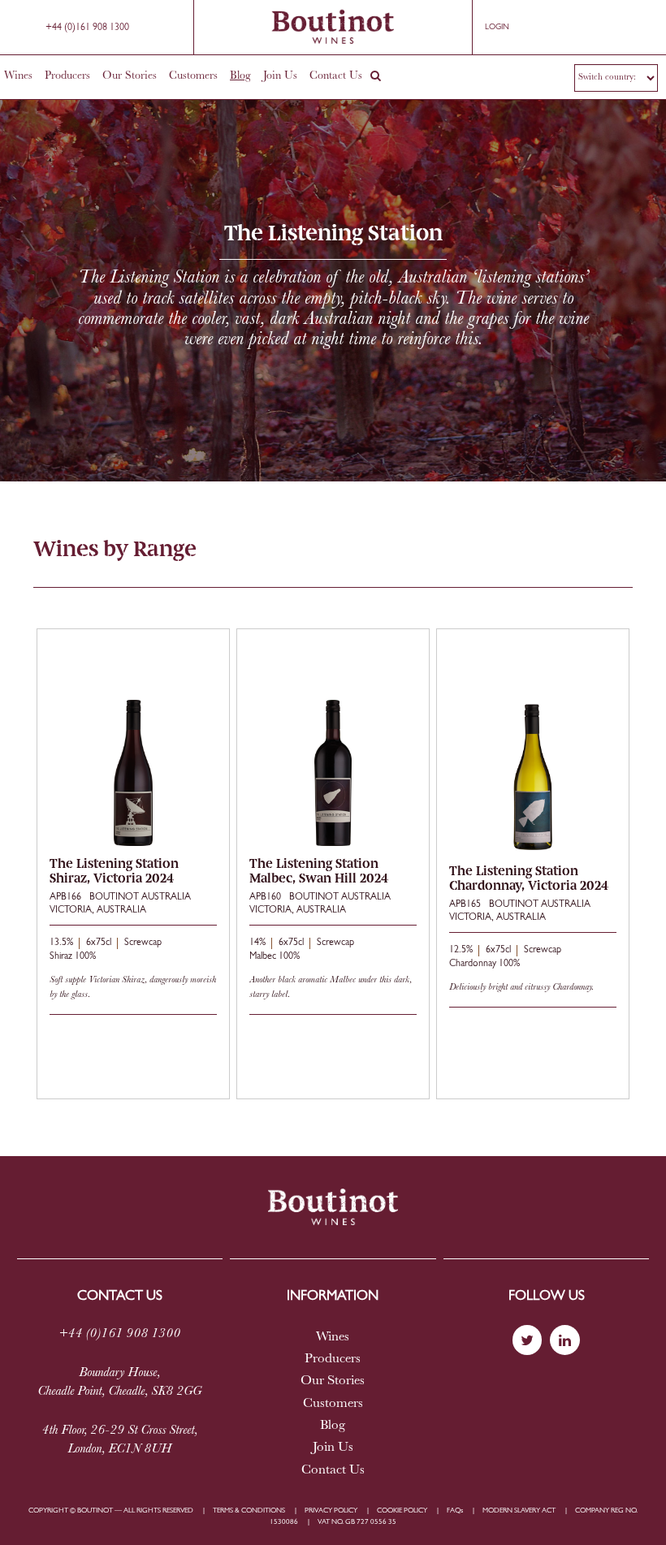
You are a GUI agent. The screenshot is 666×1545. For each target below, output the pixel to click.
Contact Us (335, 76)
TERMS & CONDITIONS (249, 1510)
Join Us (280, 76)
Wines (18, 76)
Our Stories (129, 76)
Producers (67, 76)
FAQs (455, 1510)
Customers (193, 76)
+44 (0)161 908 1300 (87, 27)
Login (497, 27)
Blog (240, 76)
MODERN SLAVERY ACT (519, 1510)
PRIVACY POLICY (331, 1510)
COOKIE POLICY (402, 1510)
